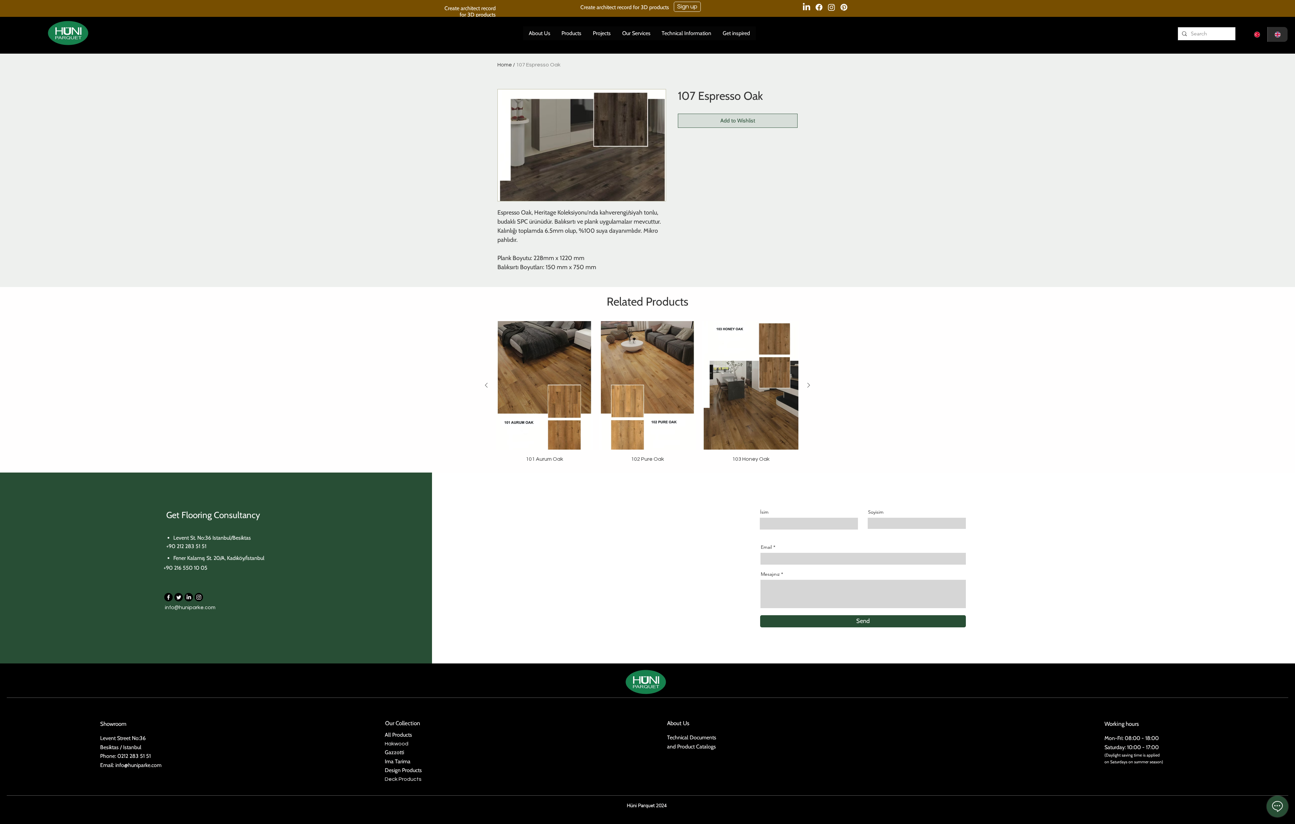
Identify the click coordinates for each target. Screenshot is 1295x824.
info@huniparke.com (190, 607)
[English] (1277, 34)
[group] (647, 392)
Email (766, 547)
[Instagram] (199, 597)
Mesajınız (770, 574)
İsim (764, 512)
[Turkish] (1257, 34)
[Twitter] (178, 597)
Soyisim (876, 512)
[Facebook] (168, 597)
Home (504, 64)
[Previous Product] (486, 385)
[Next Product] (809, 385)
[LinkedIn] (188, 597)
